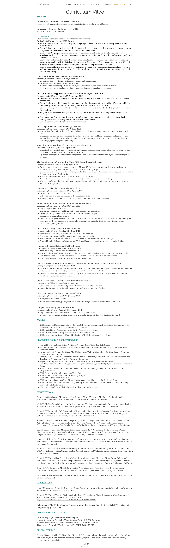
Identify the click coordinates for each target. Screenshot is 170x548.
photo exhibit (80, 218)
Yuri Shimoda (88, 547)
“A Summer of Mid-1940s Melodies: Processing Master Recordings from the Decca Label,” (76, 505)
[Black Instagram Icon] (88, 544)
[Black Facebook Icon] (82, 544)
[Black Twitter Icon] (85, 544)
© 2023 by (80, 547)
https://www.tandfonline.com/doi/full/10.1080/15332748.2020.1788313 (66, 500)
